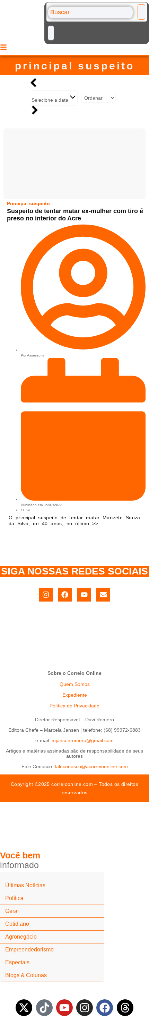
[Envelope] (103, 595)
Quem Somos (75, 684)
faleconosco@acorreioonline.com (91, 766)
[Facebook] (65, 595)
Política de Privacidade (74, 705)
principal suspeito (74, 66)
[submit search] (141, 12)
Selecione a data (51, 100)
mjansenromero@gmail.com (83, 740)
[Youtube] (84, 595)
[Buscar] (90, 12)
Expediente (74, 695)
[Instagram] (46, 595)
